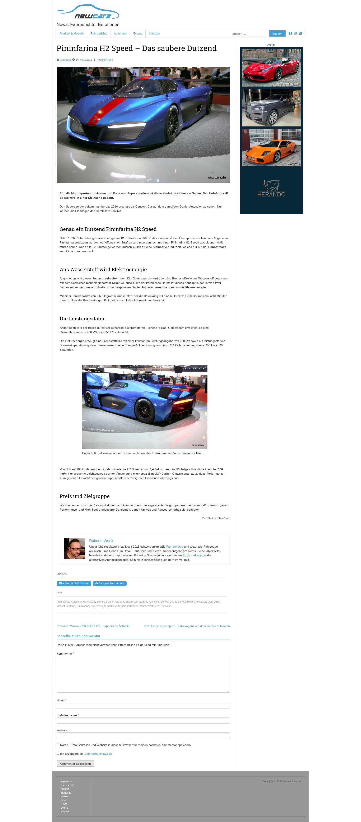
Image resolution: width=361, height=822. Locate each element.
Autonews (120, 33)
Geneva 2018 (168, 601)
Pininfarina (83, 606)
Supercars (97, 606)
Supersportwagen (128, 606)
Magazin (154, 33)
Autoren (65, 789)
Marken (65, 796)
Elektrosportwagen (136, 601)
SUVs (186, 555)
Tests (63, 800)
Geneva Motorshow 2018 (192, 601)
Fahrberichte (98, 33)
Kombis (201, 555)
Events (137, 33)
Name (61, 700)
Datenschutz (68, 785)
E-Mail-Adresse (68, 715)
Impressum (67, 781)
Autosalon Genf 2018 (83, 601)
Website (62, 730)
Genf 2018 (214, 601)
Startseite (66, 792)
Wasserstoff (146, 606)
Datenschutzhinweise (98, 753)
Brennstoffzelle (105, 601)
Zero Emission (163, 606)
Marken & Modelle (72, 33)
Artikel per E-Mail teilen (75, 583)
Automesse (63, 601)
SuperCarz (110, 606)
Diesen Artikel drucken (111, 583)
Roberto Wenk (105, 59)
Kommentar (65, 653)
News (64, 804)
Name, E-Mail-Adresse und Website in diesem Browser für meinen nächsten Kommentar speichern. (126, 745)
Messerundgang (66, 606)
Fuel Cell (154, 601)
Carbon (119, 601)
